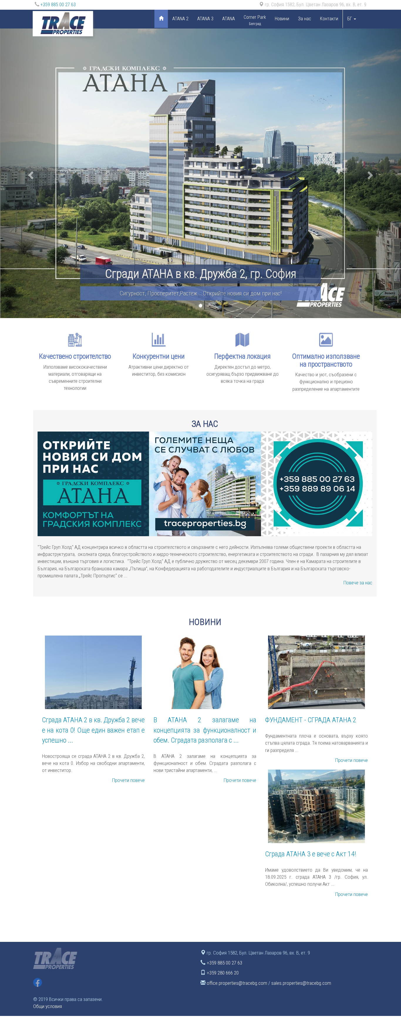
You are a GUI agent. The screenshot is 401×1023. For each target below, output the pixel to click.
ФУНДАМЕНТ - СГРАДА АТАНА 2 (310, 720)
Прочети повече (128, 780)
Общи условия (47, 1006)
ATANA (228, 18)
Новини (282, 18)
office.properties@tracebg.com (237, 983)
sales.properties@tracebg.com (301, 983)
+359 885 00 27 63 (58, 4)
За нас (304, 18)
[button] (30, 173)
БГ (350, 18)
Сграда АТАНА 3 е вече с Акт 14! (310, 854)
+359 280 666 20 (223, 973)
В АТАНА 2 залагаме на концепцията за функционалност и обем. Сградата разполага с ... (205, 730)
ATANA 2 (180, 18)
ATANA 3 (205, 18)
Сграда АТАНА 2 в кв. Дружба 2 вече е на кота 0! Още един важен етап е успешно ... (93, 730)
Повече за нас (357, 583)
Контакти (329, 18)
